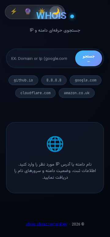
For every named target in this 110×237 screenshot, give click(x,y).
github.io (23, 80)
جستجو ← (89, 58)
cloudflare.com (35, 93)
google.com (85, 80)
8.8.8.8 (53, 80)
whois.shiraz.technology (46, 224)
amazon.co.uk (77, 93)
